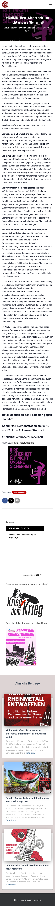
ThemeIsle (36, 900)
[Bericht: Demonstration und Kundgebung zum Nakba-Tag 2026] (27, 777)
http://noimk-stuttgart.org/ (23, 442)
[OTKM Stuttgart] (6, 4)
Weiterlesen (30, 753)
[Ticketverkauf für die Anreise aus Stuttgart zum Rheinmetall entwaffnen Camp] (27, 709)
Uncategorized (19, 492)
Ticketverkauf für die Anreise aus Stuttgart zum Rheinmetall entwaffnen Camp (26, 733)
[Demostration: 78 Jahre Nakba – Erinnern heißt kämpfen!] (27, 845)
